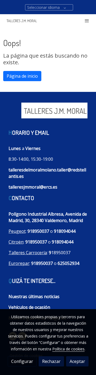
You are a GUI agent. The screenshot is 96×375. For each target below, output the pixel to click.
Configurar (22, 361)
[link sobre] (48, 114)
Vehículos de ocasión (29, 307)
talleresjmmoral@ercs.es (33, 187)
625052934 (68, 263)
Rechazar (51, 361)
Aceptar (77, 361)
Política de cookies (68, 348)
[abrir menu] (87, 20)
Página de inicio (22, 76)
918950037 (38, 231)
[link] (21, 20)
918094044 (64, 231)
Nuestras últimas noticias (34, 296)
